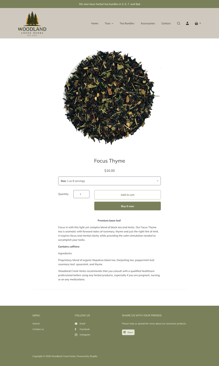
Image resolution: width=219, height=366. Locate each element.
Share (130, 332)
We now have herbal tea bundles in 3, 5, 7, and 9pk (109, 4)
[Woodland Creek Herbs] (32, 23)
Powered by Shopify (87, 356)
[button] (108, 23)
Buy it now (127, 206)
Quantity (63, 194)
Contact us (38, 329)
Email (82, 323)
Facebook (85, 329)
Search (36, 323)
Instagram (85, 334)
